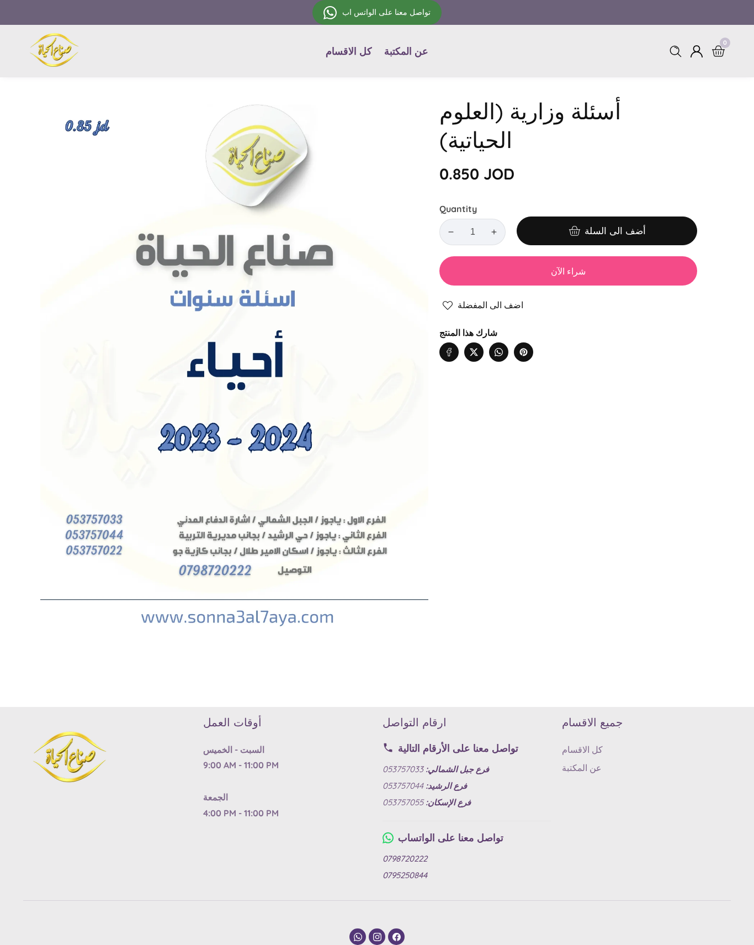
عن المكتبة (406, 51)
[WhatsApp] (357, 936)
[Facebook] (396, 936)
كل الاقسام (349, 51)
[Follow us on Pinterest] (523, 352)
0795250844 (405, 875)
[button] (545, 341)
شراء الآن (568, 271)
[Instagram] (377, 936)
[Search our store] (678, 51)
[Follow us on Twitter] (474, 352)
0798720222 (405, 858)
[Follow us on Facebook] (449, 352)
